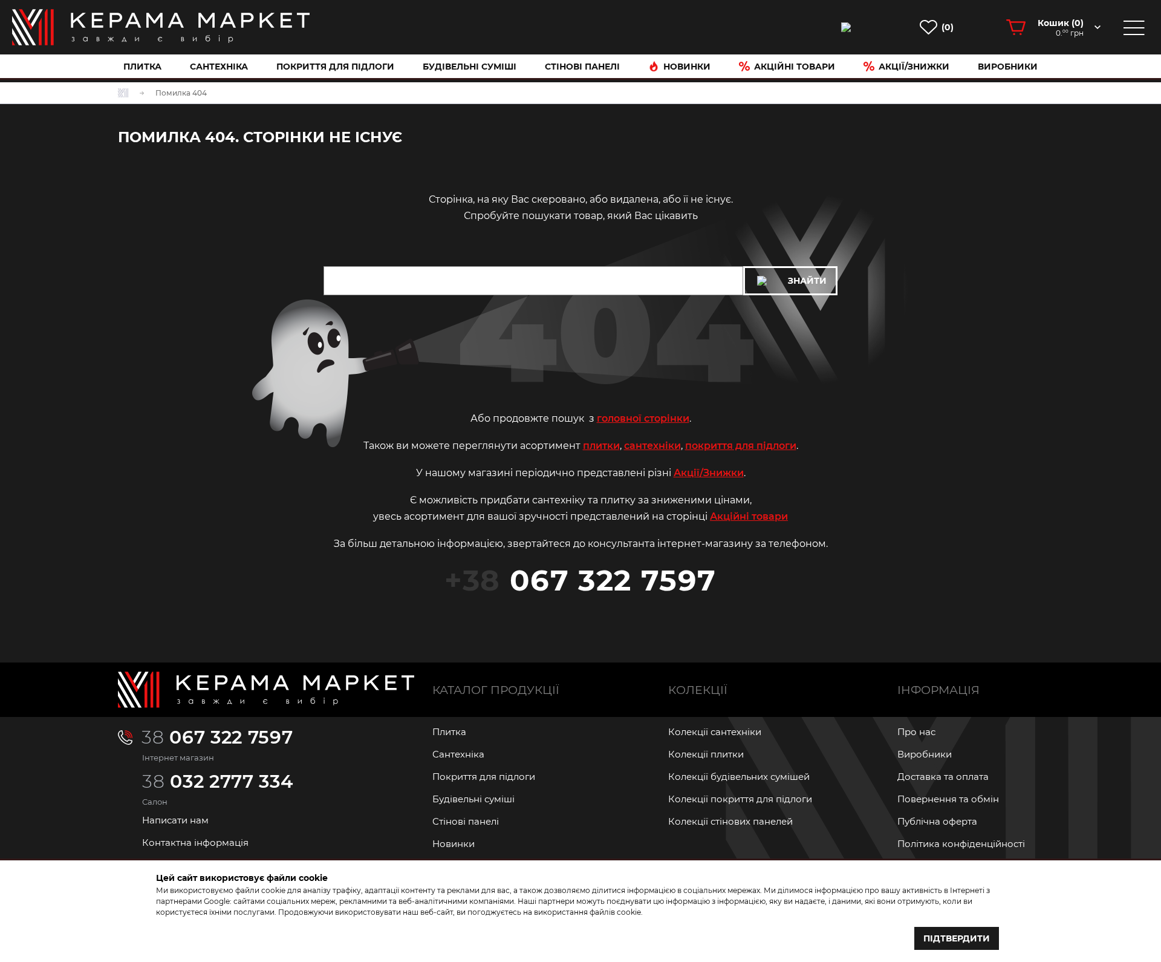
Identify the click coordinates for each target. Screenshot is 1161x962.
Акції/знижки (914, 66)
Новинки (687, 66)
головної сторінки (643, 418)
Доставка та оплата (943, 776)
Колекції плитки (706, 754)
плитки (601, 445)
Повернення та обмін (948, 799)
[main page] (161, 27)
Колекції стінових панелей (730, 821)
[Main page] (266, 690)
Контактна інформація (195, 842)
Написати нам (175, 820)
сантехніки (652, 445)
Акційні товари (794, 66)
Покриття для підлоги (335, 66)
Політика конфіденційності (961, 843)
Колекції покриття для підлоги (740, 799)
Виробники (1008, 66)
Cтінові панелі (582, 66)
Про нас (916, 732)
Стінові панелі (465, 821)
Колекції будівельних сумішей (739, 776)
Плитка (142, 66)
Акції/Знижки (709, 473)
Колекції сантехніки (714, 732)
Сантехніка (219, 66)
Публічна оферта (937, 821)
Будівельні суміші (469, 66)
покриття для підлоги (740, 445)
